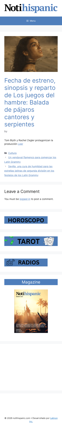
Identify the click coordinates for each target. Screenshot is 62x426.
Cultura (12, 153)
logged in (25, 199)
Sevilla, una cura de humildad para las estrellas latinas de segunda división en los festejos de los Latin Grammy (29, 171)
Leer (20, 143)
